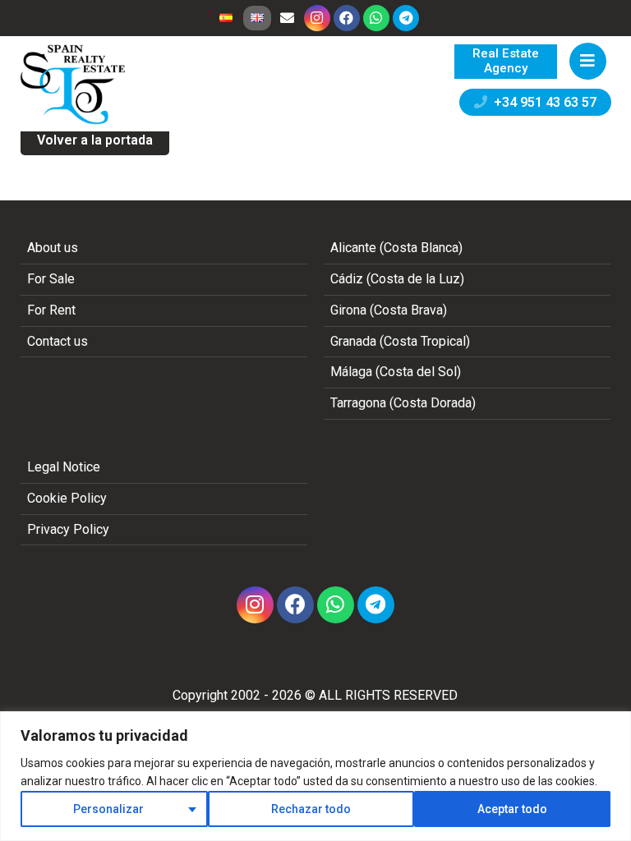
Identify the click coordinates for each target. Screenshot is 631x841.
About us (52, 247)
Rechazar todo (311, 809)
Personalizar (108, 809)
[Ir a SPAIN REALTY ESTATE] (74, 84)
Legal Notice (63, 467)
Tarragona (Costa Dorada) (403, 403)
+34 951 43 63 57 (541, 102)
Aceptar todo (512, 809)
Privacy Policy (68, 529)
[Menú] (587, 61)
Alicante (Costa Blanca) (396, 247)
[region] (315, 776)
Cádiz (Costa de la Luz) (397, 279)
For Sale (51, 279)
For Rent (51, 310)
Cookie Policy (67, 498)
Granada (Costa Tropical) (400, 341)
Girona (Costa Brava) (388, 310)
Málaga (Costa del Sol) (395, 371)
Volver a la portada (95, 140)
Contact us (57, 341)
